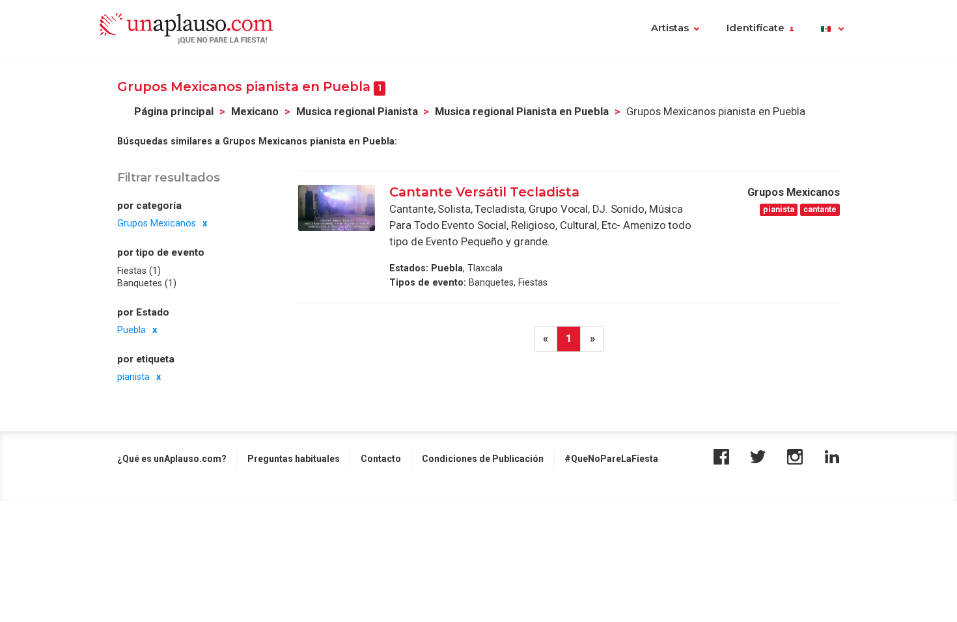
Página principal (174, 111)
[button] (832, 29)
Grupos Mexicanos (156, 223)
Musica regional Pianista (357, 111)
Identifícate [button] (755, 28)
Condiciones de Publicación (483, 458)
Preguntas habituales (293, 458)
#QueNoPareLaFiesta (611, 458)
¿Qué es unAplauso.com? (172, 458)
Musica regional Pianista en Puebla (522, 111)
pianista (133, 377)
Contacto (381, 458)
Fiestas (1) (139, 270)
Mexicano (255, 111)
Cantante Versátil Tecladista (486, 192)
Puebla (131, 330)
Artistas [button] (670, 28)
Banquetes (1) (146, 283)
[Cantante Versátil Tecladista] (336, 208)
